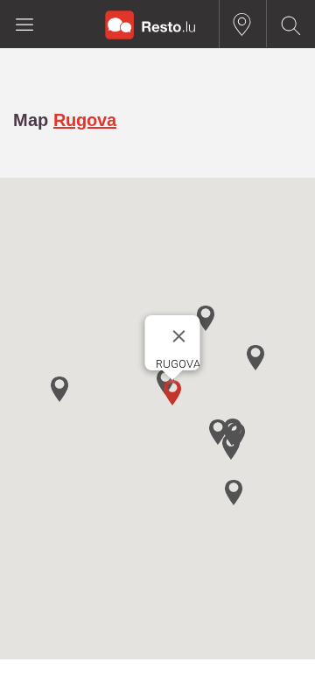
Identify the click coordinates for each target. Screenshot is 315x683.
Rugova (84, 120)
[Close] (179, 336)
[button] (172, 392)
